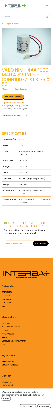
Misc (4, 306)
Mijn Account (8, 361)
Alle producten (11, 23)
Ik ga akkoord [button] (44, 406)
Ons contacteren (12, 96)
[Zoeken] (47, 16)
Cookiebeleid (6, 398)
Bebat (4, 337)
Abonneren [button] (40, 243)
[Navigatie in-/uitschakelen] (47, 6)
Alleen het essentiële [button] (28, 406)
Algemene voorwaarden (13, 102)
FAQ (3, 344)
